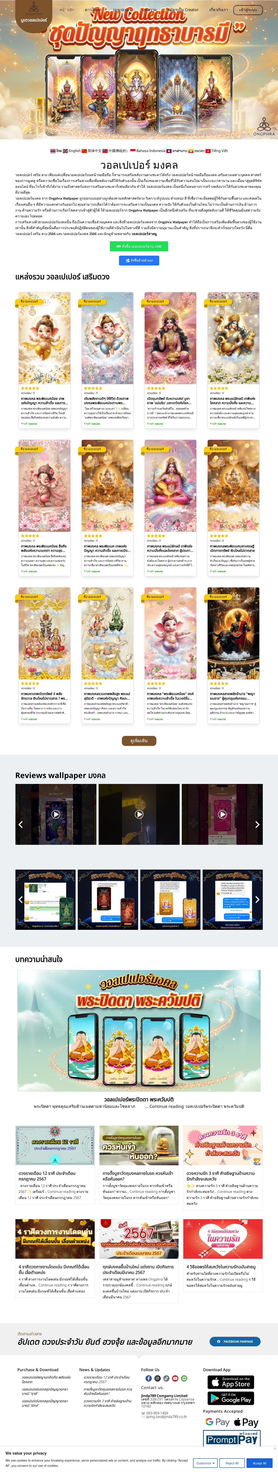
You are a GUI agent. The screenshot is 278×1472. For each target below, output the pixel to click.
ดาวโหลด (93, 10)
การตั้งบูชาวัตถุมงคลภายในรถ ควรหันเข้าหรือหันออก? (138, 1176)
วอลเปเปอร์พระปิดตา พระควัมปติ (139, 1099)
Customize (204, 1463)
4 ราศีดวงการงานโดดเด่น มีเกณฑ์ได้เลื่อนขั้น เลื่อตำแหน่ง (54, 1270)
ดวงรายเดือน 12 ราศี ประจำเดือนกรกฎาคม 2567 (47, 1176)
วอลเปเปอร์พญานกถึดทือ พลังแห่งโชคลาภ (46, 1380)
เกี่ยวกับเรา (218, 10)
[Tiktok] (166, 1378)
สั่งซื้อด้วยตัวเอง (142, 260)
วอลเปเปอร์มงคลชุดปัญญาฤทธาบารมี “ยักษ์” (45, 1403)
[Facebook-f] (149, 1378)
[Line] (184, 1378)
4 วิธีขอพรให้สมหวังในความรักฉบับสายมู (221, 1267)
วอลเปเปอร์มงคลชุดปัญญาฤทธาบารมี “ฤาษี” (45, 1392)
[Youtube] (175, 1378)
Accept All (259, 1463)
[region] (139, 1459)
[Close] (275, 1449)
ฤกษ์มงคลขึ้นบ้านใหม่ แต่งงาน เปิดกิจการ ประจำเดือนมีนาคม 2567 (138, 1270)
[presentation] (20, 824)
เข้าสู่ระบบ (248, 10)
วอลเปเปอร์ (122, 10)
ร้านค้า (29, 424)
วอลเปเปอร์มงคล (28, 198)
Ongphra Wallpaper (144, 210)
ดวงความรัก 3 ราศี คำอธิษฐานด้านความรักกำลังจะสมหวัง (221, 1176)
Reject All (232, 1463)
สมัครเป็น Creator (183, 10)
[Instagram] (157, 1378)
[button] (5, 70)
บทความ (149, 10)
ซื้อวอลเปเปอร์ (29, 301)
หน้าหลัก (66, 10)
